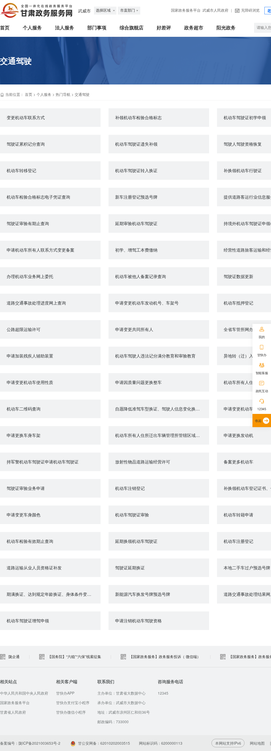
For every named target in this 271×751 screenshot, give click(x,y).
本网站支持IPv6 (228, 743)
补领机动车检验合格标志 (138, 117)
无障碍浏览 (250, 10)
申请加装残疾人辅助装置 (30, 356)
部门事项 (96, 27)
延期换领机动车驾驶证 (136, 541)
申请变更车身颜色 (23, 515)
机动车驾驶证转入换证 (136, 170)
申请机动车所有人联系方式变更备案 (40, 250)
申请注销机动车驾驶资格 (138, 621)
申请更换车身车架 (23, 435)
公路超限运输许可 (23, 329)
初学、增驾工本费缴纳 (136, 250)
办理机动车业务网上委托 (30, 276)
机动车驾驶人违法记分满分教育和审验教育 (155, 356)
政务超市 (193, 27)
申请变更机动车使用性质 (30, 382)
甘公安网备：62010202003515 (104, 743)
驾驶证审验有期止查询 (28, 223)
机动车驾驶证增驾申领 (28, 621)
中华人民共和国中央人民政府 (24, 693)
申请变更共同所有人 (134, 329)
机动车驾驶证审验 (132, 515)
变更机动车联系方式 (26, 117)
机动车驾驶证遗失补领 (136, 144)
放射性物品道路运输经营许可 (142, 462)
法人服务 (64, 27)
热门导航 (63, 94)
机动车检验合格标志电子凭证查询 (38, 197)
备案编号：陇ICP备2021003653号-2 (30, 743)
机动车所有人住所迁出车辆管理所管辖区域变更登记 (162, 435)
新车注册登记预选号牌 (136, 197)
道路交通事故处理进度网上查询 (36, 303)
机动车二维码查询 (23, 409)
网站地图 (257, 743)
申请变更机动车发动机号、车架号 (147, 303)
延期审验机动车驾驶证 (136, 223)
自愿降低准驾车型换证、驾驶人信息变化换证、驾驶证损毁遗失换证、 (162, 409)
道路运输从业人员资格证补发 (34, 568)
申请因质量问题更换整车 (138, 382)
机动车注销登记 (130, 488)
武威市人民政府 (215, 10)
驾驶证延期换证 (130, 568)
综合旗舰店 (131, 27)
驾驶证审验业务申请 (26, 488)
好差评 (164, 27)
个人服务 (32, 27)
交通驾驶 (82, 94)
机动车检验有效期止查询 (30, 541)
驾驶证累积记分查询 (26, 144)
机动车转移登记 (21, 170)
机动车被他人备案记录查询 (140, 276)
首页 (5, 27)
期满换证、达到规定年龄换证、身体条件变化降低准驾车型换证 (54, 594)
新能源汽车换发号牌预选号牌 (142, 594)
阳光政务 (226, 27)
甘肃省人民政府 (13, 712)
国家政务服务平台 (186, 10)
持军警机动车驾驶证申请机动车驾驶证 (43, 462)
